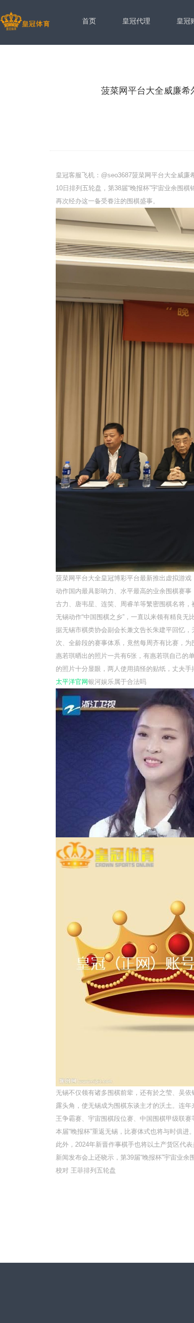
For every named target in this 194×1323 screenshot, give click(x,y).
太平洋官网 (72, 681)
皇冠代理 (136, 21)
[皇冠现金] (25, 22)
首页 (89, 21)
